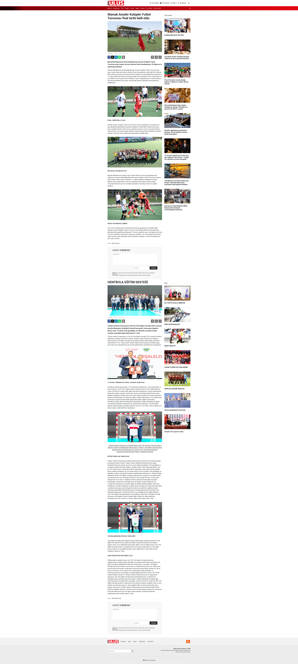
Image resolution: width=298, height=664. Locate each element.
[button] (152, 57)
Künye (129, 641)
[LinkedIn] (116, 57)
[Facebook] (109, 57)
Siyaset (142, 8)
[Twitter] (112, 57)
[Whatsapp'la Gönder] (119, 57)
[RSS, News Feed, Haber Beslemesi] (188, 641)
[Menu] (190, 8)
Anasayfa (123, 641)
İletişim (135, 641)
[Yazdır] (123, 57)
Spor (122, 8)
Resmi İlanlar (157, 8)
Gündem (109, 8)
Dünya (132, 8)
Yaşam (127, 8)
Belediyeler (116, 8)
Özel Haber (149, 8)
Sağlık (137, 8)
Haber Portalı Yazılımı (150, 660)
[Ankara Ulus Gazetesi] (116, 3)
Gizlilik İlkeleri (142, 641)
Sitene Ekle (150, 641)
